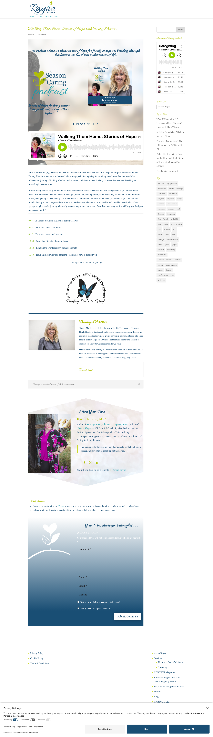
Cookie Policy (36, 658)
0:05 (32, 220)
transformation (163, 275)
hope (167, 234)
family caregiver (176, 224)
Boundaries (173, 194)
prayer (174, 245)
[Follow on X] (90, 462)
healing (160, 234)
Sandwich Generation (165, 260)
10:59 (32, 241)
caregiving (170, 199)
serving (160, 265)
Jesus (173, 234)
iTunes (61, 506)
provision (161, 250)
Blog (156, 696)
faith (159, 224)
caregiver (161, 199)
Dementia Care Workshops (170, 662)
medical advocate (172, 240)
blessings (179, 189)
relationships (162, 255)
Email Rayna (119, 469)
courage (171, 209)
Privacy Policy (37, 653)
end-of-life (175, 219)
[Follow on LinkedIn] (96, 462)
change (179, 199)
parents (160, 245)
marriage (161, 240)
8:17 (31, 234)
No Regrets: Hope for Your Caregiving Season (108, 424)
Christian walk (172, 204)
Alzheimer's (162, 189)
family (166, 224)
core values (161, 209)
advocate (161, 183)
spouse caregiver (171, 265)
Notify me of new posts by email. (95, 608)
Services (158, 658)
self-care (178, 260)
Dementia (161, 214)
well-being (161, 280)
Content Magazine (85, 428)
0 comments (41, 34)
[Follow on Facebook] (84, 462)
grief (174, 229)
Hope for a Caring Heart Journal (169, 686)
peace (167, 245)
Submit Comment (127, 616)
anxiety (171, 189)
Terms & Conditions (39, 663)
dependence (171, 214)
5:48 (32, 227)
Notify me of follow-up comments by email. (100, 602)
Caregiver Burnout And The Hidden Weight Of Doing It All (169, 145)
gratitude (167, 229)
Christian (161, 204)
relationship (171, 250)
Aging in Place (171, 183)
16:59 (32, 255)
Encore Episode (163, 219)
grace (159, 229)
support (160, 270)
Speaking (162, 667)
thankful (168, 270)
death (178, 209)
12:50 (31, 248)
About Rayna (160, 653)
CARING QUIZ (161, 702)
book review (162, 194)
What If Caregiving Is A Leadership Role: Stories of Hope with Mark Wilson (168, 123)
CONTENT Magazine (164, 672)
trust (172, 275)
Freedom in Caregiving (167, 171)
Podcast (31, 34)
